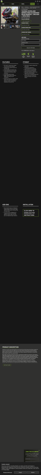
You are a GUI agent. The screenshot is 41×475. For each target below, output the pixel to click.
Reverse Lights (25, 42)
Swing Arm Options (25, 38)
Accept (20, 472)
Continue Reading (7, 365)
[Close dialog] (39, 450)
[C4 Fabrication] (17, 1)
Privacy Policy (6, 469)
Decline (32, 472)
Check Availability (26, 21)
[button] (36, 1)
